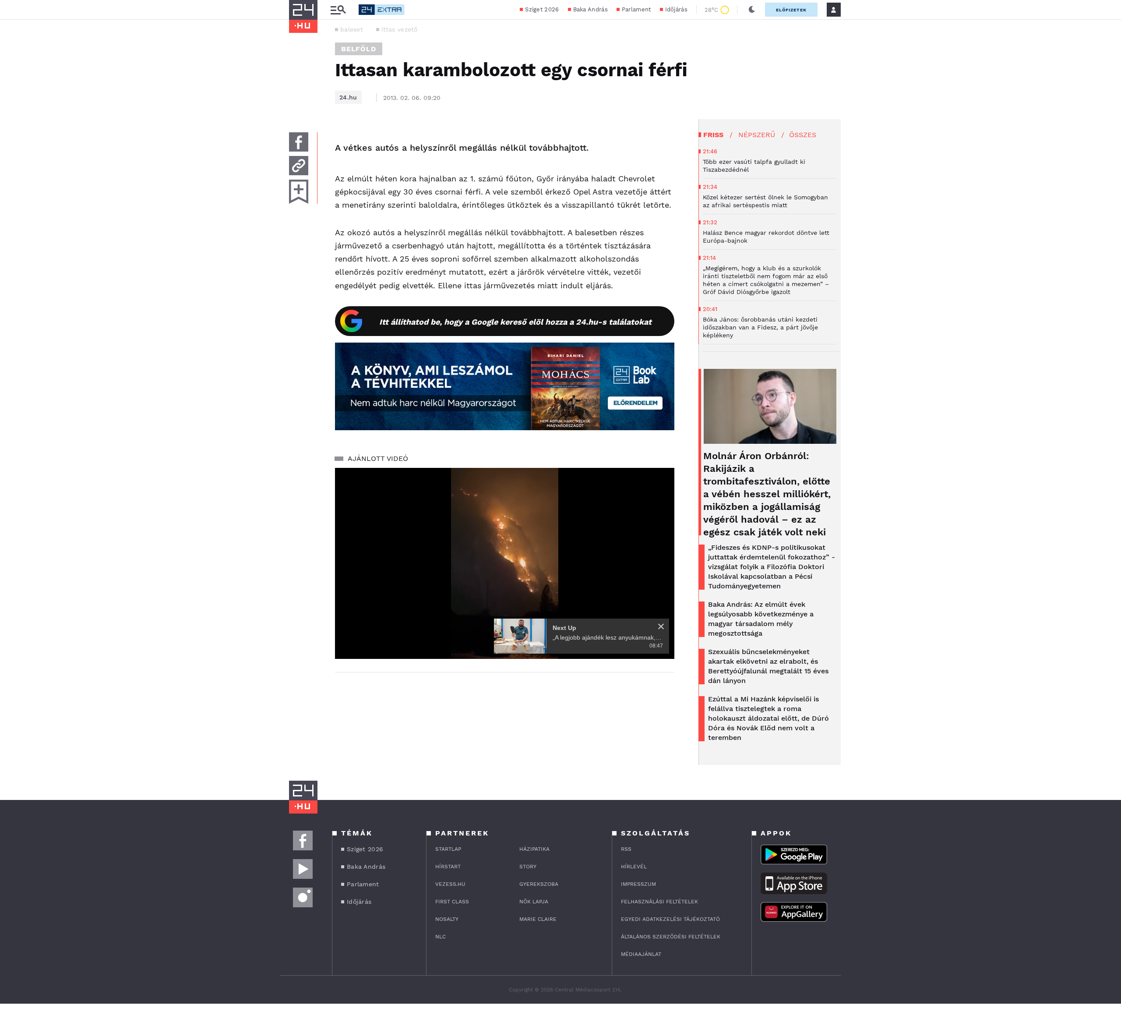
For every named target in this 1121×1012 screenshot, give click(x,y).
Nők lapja (533, 902)
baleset (351, 29)
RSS (626, 849)
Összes (802, 135)
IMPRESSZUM (638, 884)
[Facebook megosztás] (298, 142)
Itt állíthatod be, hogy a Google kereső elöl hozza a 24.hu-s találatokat (515, 321)
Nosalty (446, 919)
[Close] (661, 626)
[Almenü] (338, 10)
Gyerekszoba (538, 884)
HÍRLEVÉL (634, 866)
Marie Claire (538, 919)
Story (527, 866)
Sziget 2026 (542, 9)
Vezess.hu (450, 884)
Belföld (358, 49)
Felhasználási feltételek (659, 902)
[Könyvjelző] (298, 192)
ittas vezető (399, 29)
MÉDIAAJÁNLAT (641, 954)
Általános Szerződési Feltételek (670, 937)
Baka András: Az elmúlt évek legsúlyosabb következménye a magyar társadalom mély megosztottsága (761, 618)
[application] (504, 563)
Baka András (590, 9)
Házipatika (534, 849)
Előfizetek (791, 9)
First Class (452, 902)
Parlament (636, 9)
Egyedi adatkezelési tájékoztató (670, 919)
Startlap (448, 849)
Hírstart (448, 866)
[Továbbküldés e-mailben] (298, 165)
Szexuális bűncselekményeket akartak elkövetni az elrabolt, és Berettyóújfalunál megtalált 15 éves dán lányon (768, 666)
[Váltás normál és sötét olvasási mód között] (752, 9)
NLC (440, 937)
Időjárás (676, 9)
